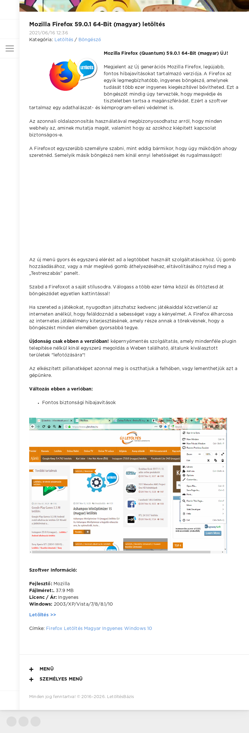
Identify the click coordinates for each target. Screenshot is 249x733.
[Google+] (35, 721)
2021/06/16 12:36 (48, 33)
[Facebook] (23, 721)
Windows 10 (138, 629)
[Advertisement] (134, 211)
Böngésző (89, 40)
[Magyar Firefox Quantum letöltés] (128, 550)
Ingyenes (112, 629)
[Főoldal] (9, 9)
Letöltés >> (42, 615)
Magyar (92, 629)
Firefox (54, 629)
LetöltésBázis (120, 697)
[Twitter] (11, 721)
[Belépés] (9, 29)
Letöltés (63, 40)
